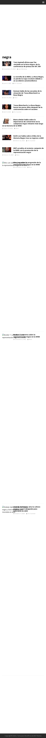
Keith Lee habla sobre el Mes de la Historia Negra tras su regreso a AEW (28, 137)
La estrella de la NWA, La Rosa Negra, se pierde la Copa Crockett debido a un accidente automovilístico (28, 79)
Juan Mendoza (22, 69)
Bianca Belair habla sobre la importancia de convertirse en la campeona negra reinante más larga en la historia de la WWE (22, 123)
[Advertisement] (23, 31)
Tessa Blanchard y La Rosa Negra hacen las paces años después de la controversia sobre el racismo (27, 107)
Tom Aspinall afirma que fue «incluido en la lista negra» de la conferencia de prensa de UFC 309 (27, 64)
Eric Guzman (18, 83)
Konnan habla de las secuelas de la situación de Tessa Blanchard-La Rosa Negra (27, 93)
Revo (15, 97)
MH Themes (37, 736)
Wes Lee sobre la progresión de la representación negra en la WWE (27, 163)
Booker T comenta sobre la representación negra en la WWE (26, 336)
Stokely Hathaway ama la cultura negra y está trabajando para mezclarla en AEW (26, 509)
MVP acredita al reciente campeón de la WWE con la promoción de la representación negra (28, 150)
